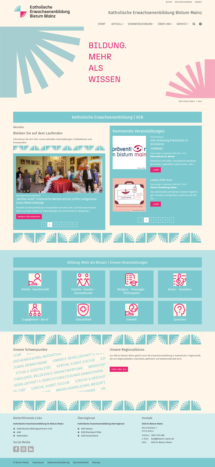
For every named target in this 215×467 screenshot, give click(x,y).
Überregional (86, 418)
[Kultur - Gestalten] (180, 279)
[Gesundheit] (83, 310)
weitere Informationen (29, 216)
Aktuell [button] (116, 24)
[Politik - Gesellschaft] (35, 279)
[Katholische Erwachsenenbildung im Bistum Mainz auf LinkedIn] (31, 449)
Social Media (21, 442)
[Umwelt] (132, 310)
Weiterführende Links (27, 418)
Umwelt (132, 319)
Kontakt (147, 418)
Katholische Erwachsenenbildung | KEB (107, 117)
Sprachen (180, 319)
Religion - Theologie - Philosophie (131, 291)
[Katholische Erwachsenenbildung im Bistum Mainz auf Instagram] (23, 449)
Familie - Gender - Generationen (83, 291)
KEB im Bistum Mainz (187, 101)
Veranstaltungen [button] (140, 24)
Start (101, 24)
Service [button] (182, 24)
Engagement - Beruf (35, 319)
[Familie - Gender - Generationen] (83, 279)
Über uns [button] (164, 24)
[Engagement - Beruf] (35, 310)
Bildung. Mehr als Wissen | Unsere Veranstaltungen (107, 262)
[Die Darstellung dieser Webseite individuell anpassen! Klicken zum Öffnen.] (198, 25)
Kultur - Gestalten (180, 289)
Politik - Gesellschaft (35, 289)
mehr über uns (118, 369)
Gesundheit (83, 319)
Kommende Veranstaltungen (139, 131)
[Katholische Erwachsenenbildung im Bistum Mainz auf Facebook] (16, 449)
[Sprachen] (180, 310)
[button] (192, 25)
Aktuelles (18, 127)
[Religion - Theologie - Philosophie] (132, 279)
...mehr (155, 169)
